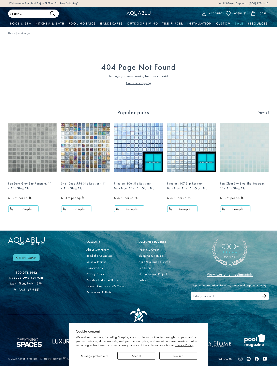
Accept (136, 356)
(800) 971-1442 (258, 3)
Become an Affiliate (99, 292)
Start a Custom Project (152, 274)
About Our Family (97, 249)
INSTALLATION (199, 23)
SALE (239, 23)
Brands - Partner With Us (102, 280)
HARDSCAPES (111, 23)
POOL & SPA (20, 23)
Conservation (94, 268)
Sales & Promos (96, 262)
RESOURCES (257, 23)
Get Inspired (146, 268)
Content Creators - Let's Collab (106, 286)
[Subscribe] (264, 297)
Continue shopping (138, 83)
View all (263, 112)
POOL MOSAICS (82, 23)
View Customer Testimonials (230, 274)
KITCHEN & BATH (49, 23)
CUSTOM (223, 23)
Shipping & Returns (150, 256)
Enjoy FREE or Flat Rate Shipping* (58, 3)
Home (11, 32)
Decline (178, 356)
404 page (24, 32)
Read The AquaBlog (99, 256)
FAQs (142, 280)
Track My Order (148, 249)
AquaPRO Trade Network (154, 262)
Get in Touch (26, 258)
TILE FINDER (172, 23)
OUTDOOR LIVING (142, 23)
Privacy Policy (184, 345)
